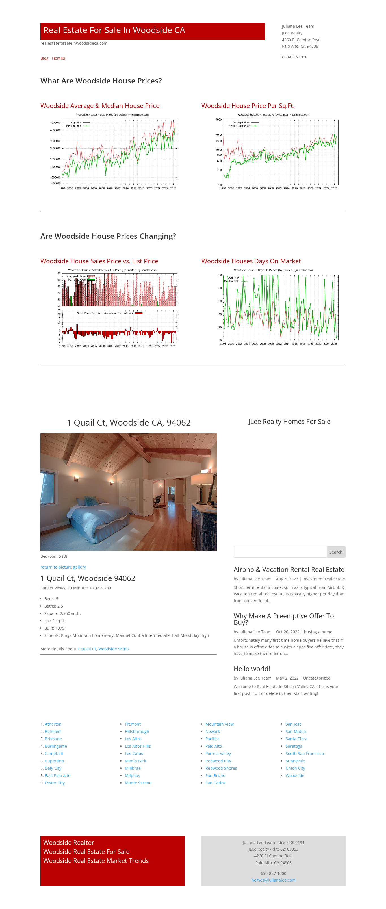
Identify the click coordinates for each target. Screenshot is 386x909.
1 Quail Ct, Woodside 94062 (103, 649)
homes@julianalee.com (273, 880)
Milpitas (132, 775)
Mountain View (219, 724)
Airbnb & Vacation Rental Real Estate (289, 569)
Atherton (53, 724)
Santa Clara (296, 738)
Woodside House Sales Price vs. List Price (99, 261)
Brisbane (53, 738)
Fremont (133, 724)
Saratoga (294, 746)
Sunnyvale (295, 760)
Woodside (295, 775)
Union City (295, 768)
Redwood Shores (221, 768)
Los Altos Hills (138, 746)
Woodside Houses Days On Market (251, 261)
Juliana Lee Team (255, 579)
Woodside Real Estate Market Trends (96, 860)
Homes (58, 58)
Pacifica (212, 738)
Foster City (55, 783)
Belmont (53, 731)
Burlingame (56, 746)
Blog (44, 58)
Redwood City (218, 760)
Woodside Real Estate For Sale (86, 851)
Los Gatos (134, 753)
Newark (212, 731)
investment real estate (324, 579)
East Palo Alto (57, 775)
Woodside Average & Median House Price (99, 105)
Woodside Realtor (68, 842)
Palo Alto (213, 746)
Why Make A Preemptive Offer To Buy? (284, 619)
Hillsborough (137, 731)
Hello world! (252, 668)
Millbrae (133, 768)
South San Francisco (305, 753)
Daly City (53, 768)
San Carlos (215, 783)
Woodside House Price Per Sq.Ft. (248, 105)
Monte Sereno (138, 783)
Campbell (54, 753)
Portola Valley (218, 753)
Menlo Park (135, 760)
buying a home (318, 631)
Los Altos (133, 738)
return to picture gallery (63, 567)
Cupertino (54, 760)
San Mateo (296, 731)
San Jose (294, 724)
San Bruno (215, 775)
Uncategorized (317, 678)
